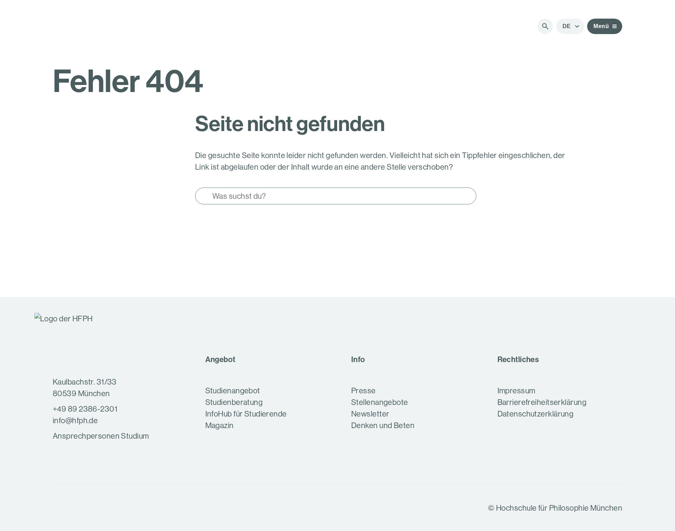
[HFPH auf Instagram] (59, 507)
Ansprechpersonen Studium (101, 436)
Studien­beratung (234, 402)
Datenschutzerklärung (535, 414)
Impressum (516, 390)
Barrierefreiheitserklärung (541, 402)
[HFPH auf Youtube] (77, 507)
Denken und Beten (382, 425)
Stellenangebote (379, 402)
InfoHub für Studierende (246, 414)
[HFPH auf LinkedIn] (95, 507)
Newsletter (370, 414)
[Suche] (545, 26)
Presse (363, 390)
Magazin (219, 425)
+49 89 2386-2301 (85, 409)
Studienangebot (232, 390)
